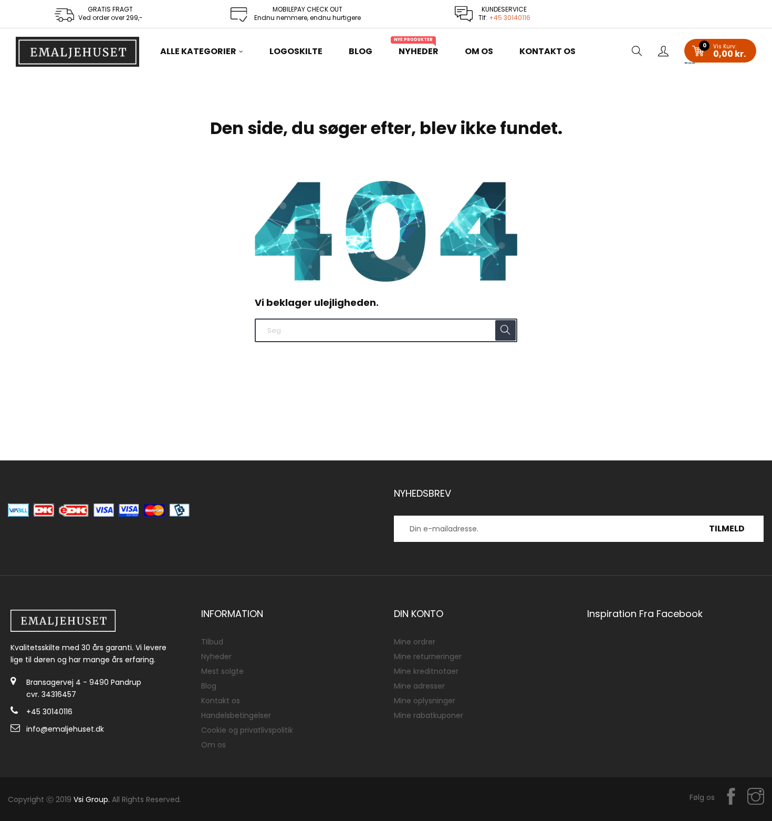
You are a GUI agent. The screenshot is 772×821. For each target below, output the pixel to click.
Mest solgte (222, 671)
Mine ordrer (414, 642)
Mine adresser (419, 686)
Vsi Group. (92, 799)
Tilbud (212, 642)
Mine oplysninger (424, 700)
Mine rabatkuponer (428, 715)
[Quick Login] (663, 52)
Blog (208, 686)
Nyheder (216, 656)
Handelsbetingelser (236, 715)
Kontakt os (220, 700)
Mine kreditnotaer (426, 671)
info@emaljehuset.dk (65, 729)
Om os (213, 745)
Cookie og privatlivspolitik (247, 730)
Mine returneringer (428, 656)
